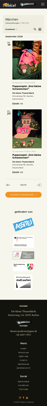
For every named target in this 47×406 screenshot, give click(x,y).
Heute (23, 185)
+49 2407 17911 (23, 334)
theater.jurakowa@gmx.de (23, 331)
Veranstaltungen (12, 23)
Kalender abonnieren (22, 195)
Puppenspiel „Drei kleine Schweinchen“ (26, 88)
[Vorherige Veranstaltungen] (8, 185)
